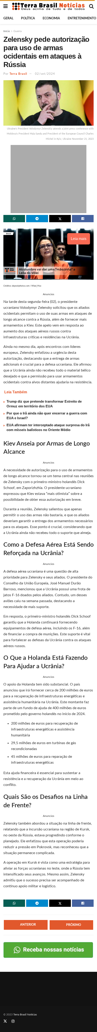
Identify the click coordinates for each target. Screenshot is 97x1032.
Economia (51, 18)
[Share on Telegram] (37, 218)
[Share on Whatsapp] (14, 218)
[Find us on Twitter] (5, 1021)
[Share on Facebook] (83, 218)
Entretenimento (82, 18)
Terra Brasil (18, 73)
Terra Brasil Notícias (25, 1014)
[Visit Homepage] (48, 6)
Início (6, 31)
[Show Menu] (5, 6)
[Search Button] (91, 6)
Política (28, 18)
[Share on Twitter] (60, 218)
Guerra (18, 31)
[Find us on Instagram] (13, 1021)
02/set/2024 (45, 73)
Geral (8, 18)
